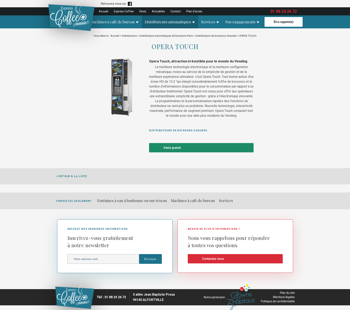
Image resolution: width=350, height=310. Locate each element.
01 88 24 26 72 (283, 11)
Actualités (158, 11)
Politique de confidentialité (278, 301)
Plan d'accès (194, 11)
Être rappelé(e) (283, 22)
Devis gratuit (172, 147)
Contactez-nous (213, 258)
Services (208, 21)
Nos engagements (240, 21)
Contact (176, 11)
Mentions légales (284, 297)
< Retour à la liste (71, 176)
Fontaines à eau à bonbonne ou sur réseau (132, 200)
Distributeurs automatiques (168, 21)
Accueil (103, 11)
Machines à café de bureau (113, 21)
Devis (142, 11)
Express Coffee (124, 11)
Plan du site (287, 292)
